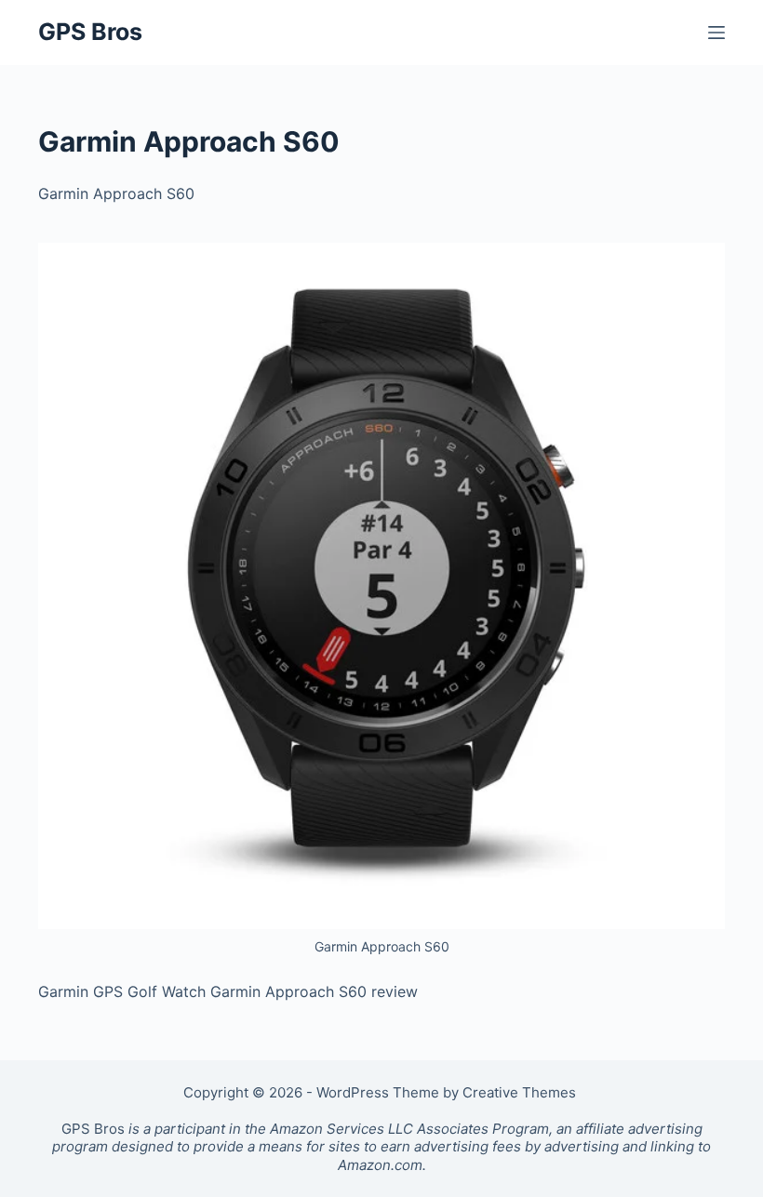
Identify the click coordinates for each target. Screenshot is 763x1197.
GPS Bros (90, 32)
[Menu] (716, 32)
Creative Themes (519, 1092)
